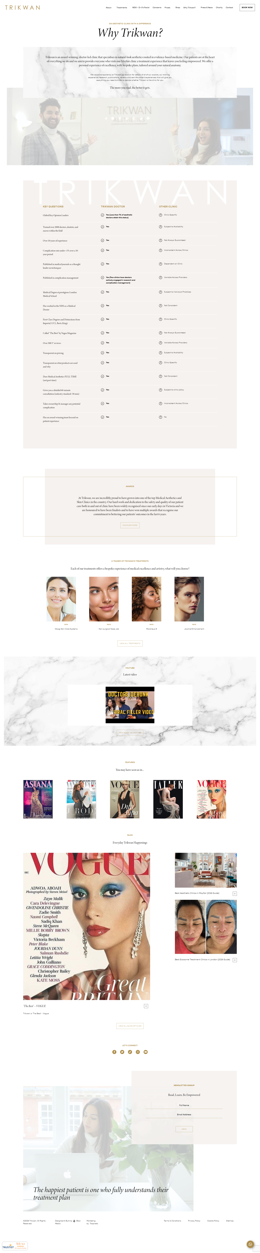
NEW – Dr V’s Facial (140, 7)
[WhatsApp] (250, 1244)
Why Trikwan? (189, 8)
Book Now (247, 7)
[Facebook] (114, 1052)
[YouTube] (146, 1052)
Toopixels (94, 1224)
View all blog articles (130, 1026)
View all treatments (130, 643)
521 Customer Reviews (20, 1248)
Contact (229, 7)
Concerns (157, 7)
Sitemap (230, 1221)
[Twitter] (122, 1052)
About (108, 8)
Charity (219, 7)
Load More (130, 429)
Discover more (130, 525)
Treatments (122, 8)
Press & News (207, 7)
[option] (66, 603)
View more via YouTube (130, 733)
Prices (167, 8)
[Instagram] (138, 1052)
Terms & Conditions (172, 1221)
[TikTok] (130, 1052)
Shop (178, 7)
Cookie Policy (213, 1221)
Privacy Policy (194, 1221)
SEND (184, 1129)
